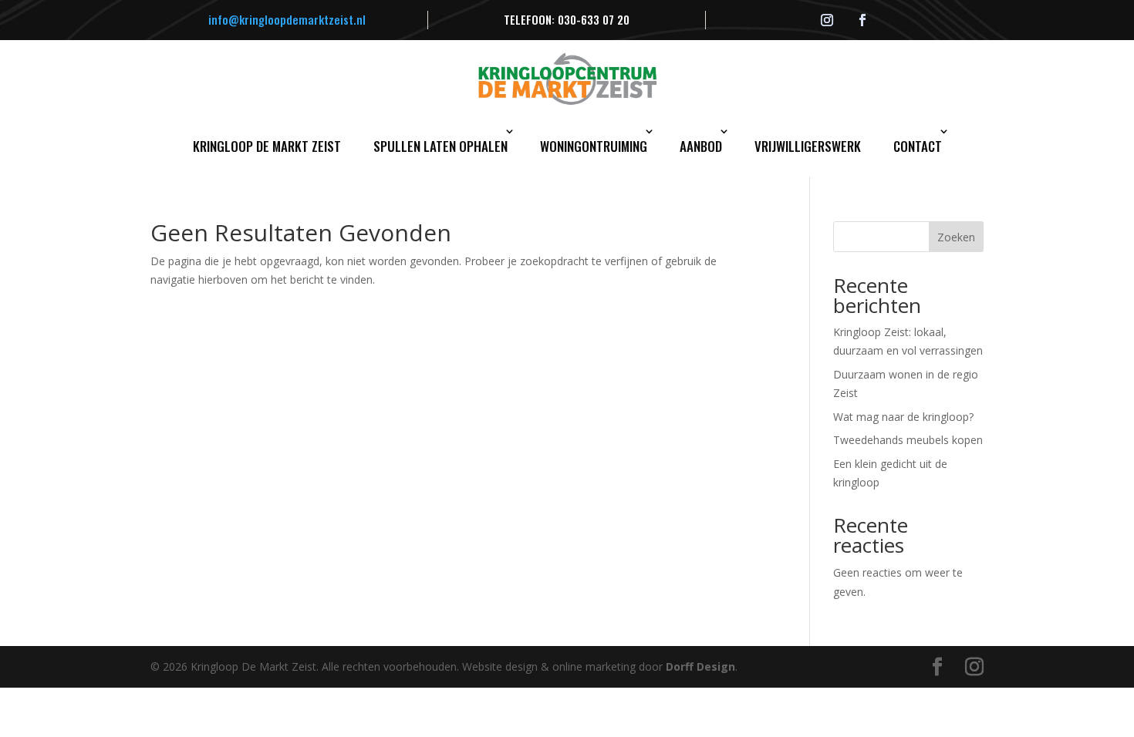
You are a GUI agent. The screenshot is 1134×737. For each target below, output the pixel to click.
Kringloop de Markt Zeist (267, 146)
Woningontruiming (593, 146)
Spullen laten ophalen (440, 146)
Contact (917, 146)
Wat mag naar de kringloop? (903, 416)
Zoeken (956, 237)
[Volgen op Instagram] (827, 20)
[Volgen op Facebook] (862, 20)
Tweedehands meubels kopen (908, 439)
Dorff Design (700, 666)
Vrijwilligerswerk (807, 146)
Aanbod (701, 146)
